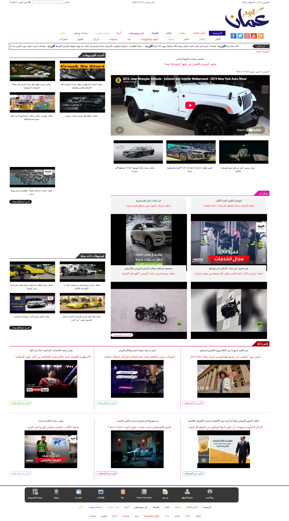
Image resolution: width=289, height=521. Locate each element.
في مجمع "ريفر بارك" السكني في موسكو (228, 268)
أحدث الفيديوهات (93, 55)
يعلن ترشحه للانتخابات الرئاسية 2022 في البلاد (51, 350)
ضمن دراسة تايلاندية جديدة (51, 421)
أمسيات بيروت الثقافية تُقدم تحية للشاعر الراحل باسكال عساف (139, 356)
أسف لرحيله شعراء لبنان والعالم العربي (137, 350)
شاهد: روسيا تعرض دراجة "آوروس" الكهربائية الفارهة (148, 273)
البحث (66, 2)
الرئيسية (266, 51)
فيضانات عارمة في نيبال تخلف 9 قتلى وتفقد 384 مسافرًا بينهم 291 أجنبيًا (201, 46)
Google (12, 2)
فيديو (258, 51)
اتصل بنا (78, 497)
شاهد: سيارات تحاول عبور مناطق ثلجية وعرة (148, 205)
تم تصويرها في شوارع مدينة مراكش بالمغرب (137, 421)
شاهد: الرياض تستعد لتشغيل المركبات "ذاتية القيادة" (228, 205)
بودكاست (209, 497)
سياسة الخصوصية (35, 497)
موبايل (56, 497)
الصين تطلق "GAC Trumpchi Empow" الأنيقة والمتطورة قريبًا (190, 169)
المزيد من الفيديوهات (122, 335)
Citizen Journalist (144, 497)
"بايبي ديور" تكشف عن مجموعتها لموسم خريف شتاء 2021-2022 (225, 356)
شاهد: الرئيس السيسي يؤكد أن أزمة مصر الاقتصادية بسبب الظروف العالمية (223, 421)
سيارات (263, 193)
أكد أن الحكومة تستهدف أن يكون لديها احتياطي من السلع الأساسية (226, 427)
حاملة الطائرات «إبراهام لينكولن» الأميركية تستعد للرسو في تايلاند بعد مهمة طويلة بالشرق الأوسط (115, 46)
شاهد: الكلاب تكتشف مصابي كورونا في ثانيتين (53, 427)
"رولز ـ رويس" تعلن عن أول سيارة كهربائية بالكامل (238, 169)
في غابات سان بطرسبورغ (148, 200)
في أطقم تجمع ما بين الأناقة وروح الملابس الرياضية (224, 350)
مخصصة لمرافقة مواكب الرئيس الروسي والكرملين (148, 268)
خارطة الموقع (187, 497)
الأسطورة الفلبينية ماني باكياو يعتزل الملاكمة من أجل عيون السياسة (53, 356)
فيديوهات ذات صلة (92, 256)
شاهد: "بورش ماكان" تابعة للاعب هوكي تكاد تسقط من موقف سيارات (228, 273)
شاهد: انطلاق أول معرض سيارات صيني (81, 116)
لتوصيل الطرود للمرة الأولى (228, 200)
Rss (122, 497)
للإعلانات (100, 497)
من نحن (165, 497)
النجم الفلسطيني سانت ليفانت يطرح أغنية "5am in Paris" (139, 427)
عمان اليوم (23, 2)
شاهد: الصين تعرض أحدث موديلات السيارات (32, 316)
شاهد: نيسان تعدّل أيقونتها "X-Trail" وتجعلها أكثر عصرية (134, 169)
